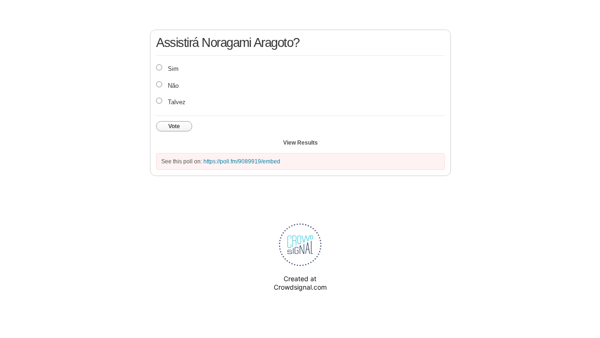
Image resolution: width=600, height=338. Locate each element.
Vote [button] (174, 126)
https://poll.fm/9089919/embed (241, 161)
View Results (300, 142)
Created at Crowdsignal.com (300, 283)
